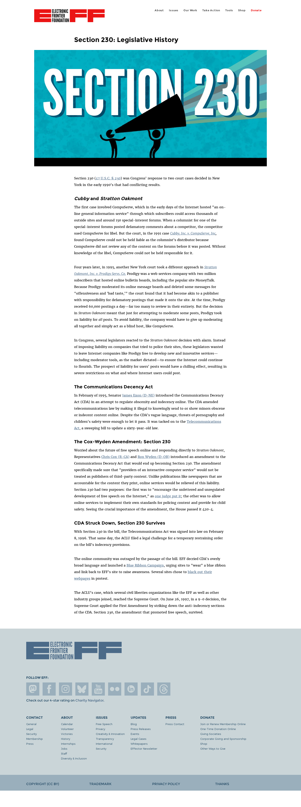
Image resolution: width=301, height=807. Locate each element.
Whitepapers (139, 743)
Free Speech (104, 723)
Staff (64, 753)
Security (31, 733)
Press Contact (174, 723)
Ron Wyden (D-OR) (154, 457)
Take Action (211, 10)
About (159, 10)
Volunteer (67, 728)
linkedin (131, 689)
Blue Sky (81, 689)
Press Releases (141, 728)
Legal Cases (138, 738)
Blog (134, 723)
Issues (173, 10)
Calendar (67, 723)
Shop (242, 10)
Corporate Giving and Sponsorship (223, 738)
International (104, 743)
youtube (98, 689)
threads (163, 689)
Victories (67, 733)
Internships (68, 743)
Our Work (190, 10)
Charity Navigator (89, 700)
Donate (256, 10)
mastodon (32, 689)
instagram (65, 689)
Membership (34, 738)
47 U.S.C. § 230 (108, 178)
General (31, 723)
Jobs (64, 748)
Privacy (100, 728)
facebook (49, 689)
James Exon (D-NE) (138, 395)
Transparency (105, 738)
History (65, 738)
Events (135, 733)
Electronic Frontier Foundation (69, 18)
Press (30, 743)
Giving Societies (210, 733)
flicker (114, 689)
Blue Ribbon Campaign (145, 565)
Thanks (222, 784)
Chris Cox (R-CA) (115, 457)
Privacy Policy (166, 784)
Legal (29, 728)
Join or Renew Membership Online (223, 723)
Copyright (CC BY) (42, 784)
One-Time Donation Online (218, 728)
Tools (229, 10)
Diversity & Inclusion (74, 758)
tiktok (147, 689)
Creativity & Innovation (110, 733)
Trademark (100, 784)
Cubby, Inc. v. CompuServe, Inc (193, 233)
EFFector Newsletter (144, 748)
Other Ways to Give (212, 748)
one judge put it (168, 496)
